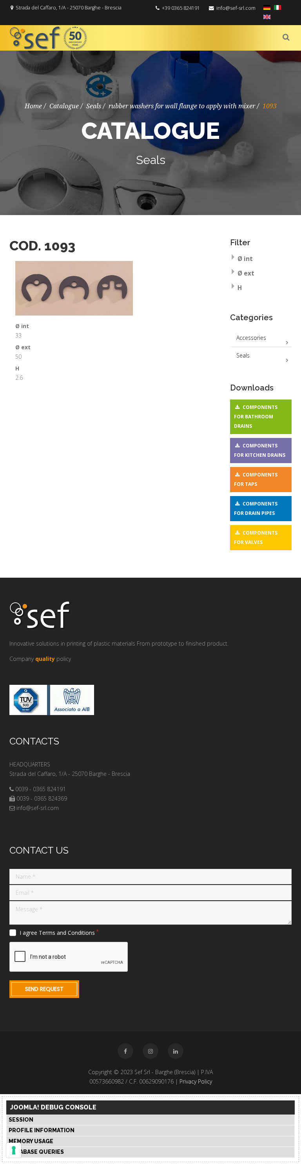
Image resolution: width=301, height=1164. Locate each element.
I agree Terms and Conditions (57, 932)
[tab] (261, 259)
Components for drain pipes (255, 508)
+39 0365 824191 (181, 8)
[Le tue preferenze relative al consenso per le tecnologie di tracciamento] (13, 1150)
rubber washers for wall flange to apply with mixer (182, 106)
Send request (44, 989)
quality (45, 658)
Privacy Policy (196, 1081)
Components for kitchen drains (259, 450)
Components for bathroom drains (255, 416)
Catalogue (64, 106)
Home (33, 106)
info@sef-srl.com (236, 8)
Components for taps (255, 479)
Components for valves (255, 537)
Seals (93, 106)
